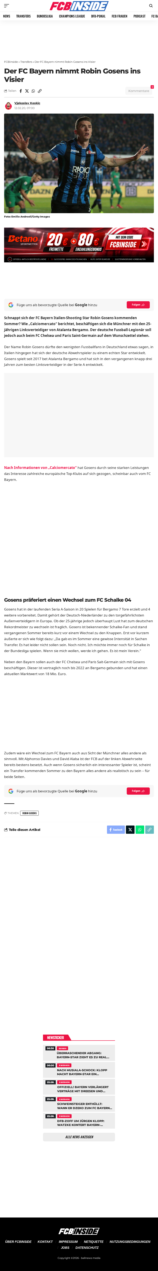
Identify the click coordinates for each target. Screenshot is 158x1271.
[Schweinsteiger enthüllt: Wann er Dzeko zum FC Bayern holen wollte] (79, 1103)
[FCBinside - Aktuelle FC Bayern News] (79, 6)
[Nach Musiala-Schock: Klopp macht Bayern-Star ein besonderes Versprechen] (79, 1069)
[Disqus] (79, 895)
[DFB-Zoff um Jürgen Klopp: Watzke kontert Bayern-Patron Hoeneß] (79, 1120)
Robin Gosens (29, 813)
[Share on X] (27, 91)
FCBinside (11, 61)
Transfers (26, 61)
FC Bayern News (64, 1065)
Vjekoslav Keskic (27, 103)
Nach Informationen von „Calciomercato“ (40, 467)
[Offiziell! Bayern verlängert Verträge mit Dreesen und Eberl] (79, 1086)
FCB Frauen (62, 1048)
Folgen (136, 304)
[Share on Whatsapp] (33, 91)
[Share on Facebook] (20, 91)
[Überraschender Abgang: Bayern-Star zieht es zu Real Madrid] (79, 1052)
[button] (7, 5)
